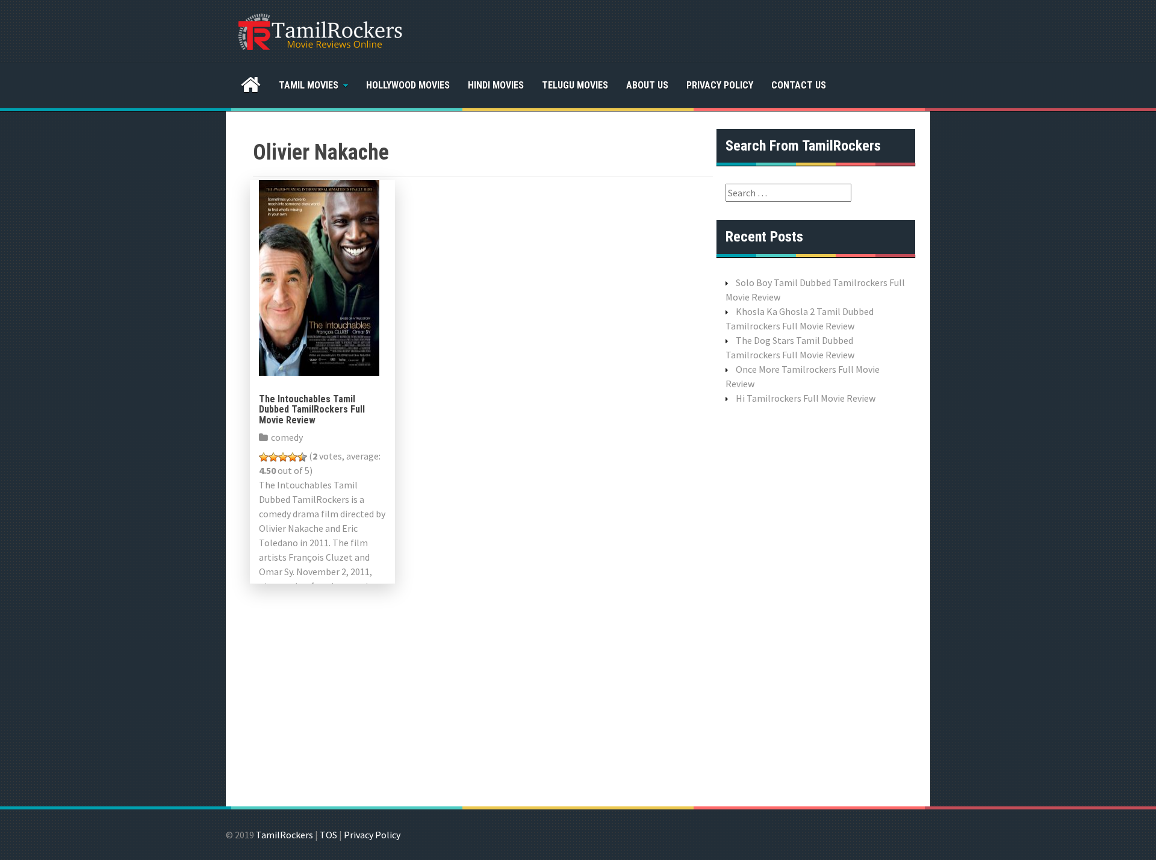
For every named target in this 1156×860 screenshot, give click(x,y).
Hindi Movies (496, 85)
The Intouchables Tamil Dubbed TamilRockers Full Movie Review (312, 409)
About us (647, 85)
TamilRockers (284, 835)
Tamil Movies (308, 85)
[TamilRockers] (319, 30)
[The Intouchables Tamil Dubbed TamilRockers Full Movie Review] (319, 276)
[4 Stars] (292, 457)
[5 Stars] (302, 457)
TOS (328, 835)
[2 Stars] (273, 457)
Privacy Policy (719, 85)
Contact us (798, 85)
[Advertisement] (816, 604)
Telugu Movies (575, 85)
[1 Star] (264, 457)
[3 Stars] (283, 457)
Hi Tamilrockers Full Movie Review (805, 398)
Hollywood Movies (408, 85)
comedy (287, 437)
